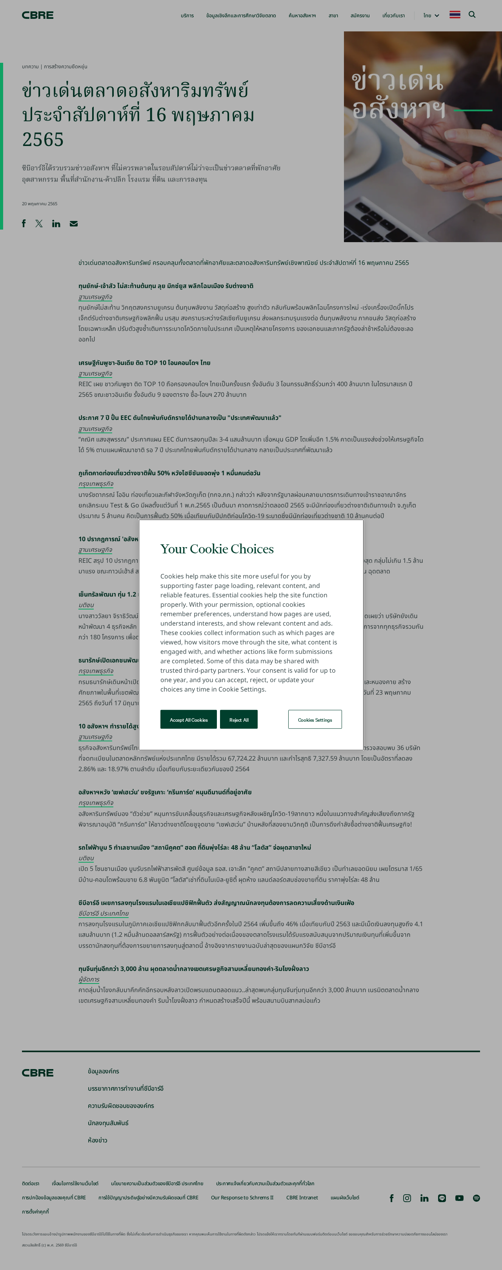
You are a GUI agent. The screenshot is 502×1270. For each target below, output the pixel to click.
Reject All (238, 719)
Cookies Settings (315, 719)
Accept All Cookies (189, 719)
